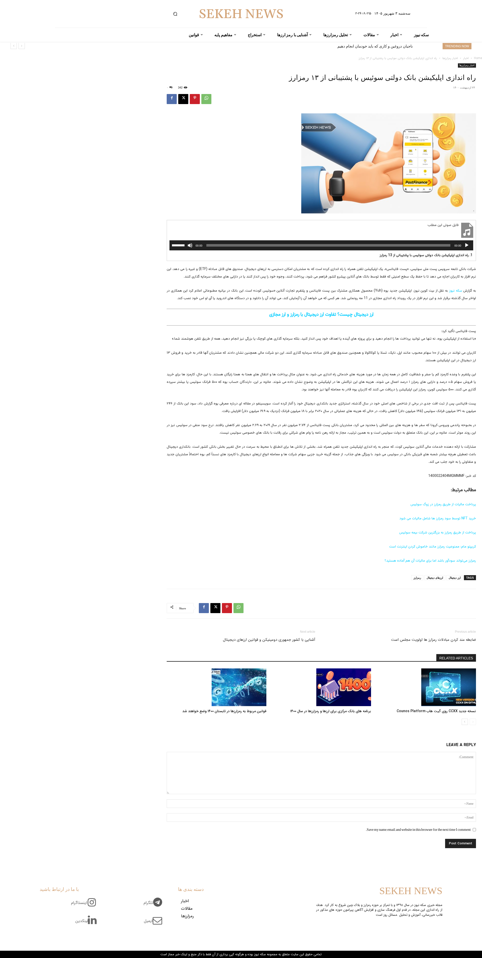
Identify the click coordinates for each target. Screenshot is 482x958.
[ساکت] (190, 245)
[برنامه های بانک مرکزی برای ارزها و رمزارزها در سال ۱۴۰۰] (321, 687)
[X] (183, 99)
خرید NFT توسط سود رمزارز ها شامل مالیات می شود (437, 518)
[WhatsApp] (206, 99)
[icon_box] (155, 905)
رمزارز (417, 577)
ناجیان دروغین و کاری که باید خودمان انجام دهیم (375, 46)
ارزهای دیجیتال (435, 577)
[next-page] (465, 722)
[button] (175, 14)
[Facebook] (172, 99)
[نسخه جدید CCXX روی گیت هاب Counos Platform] (426, 687)
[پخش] (466, 245)
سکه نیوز (455, 291)
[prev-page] (473, 722)
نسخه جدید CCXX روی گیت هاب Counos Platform (436, 711)
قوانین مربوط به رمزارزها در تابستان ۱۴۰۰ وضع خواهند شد (224, 711)
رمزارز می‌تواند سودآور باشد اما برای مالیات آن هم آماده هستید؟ (430, 561)
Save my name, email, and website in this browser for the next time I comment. (418, 829)
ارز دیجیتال (455, 577)
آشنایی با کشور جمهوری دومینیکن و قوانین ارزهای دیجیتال (269, 640)
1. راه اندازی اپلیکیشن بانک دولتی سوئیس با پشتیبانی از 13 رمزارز (426, 255)
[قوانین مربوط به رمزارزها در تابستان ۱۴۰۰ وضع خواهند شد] (216, 687)
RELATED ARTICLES (456, 658)
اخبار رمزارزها (450, 58)
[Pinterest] (195, 99)
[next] (14, 46)
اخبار (466, 58)
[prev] (22, 46)
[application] (321, 245)
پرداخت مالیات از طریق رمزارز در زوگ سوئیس (443, 504)
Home (478, 58)
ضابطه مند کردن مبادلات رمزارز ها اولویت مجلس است (433, 640)
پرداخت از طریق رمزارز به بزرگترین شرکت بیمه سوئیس (437, 532)
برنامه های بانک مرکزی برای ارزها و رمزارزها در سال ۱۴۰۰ (330, 711)
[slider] (179, 244)
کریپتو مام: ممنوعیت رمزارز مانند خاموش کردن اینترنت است (432, 547)
